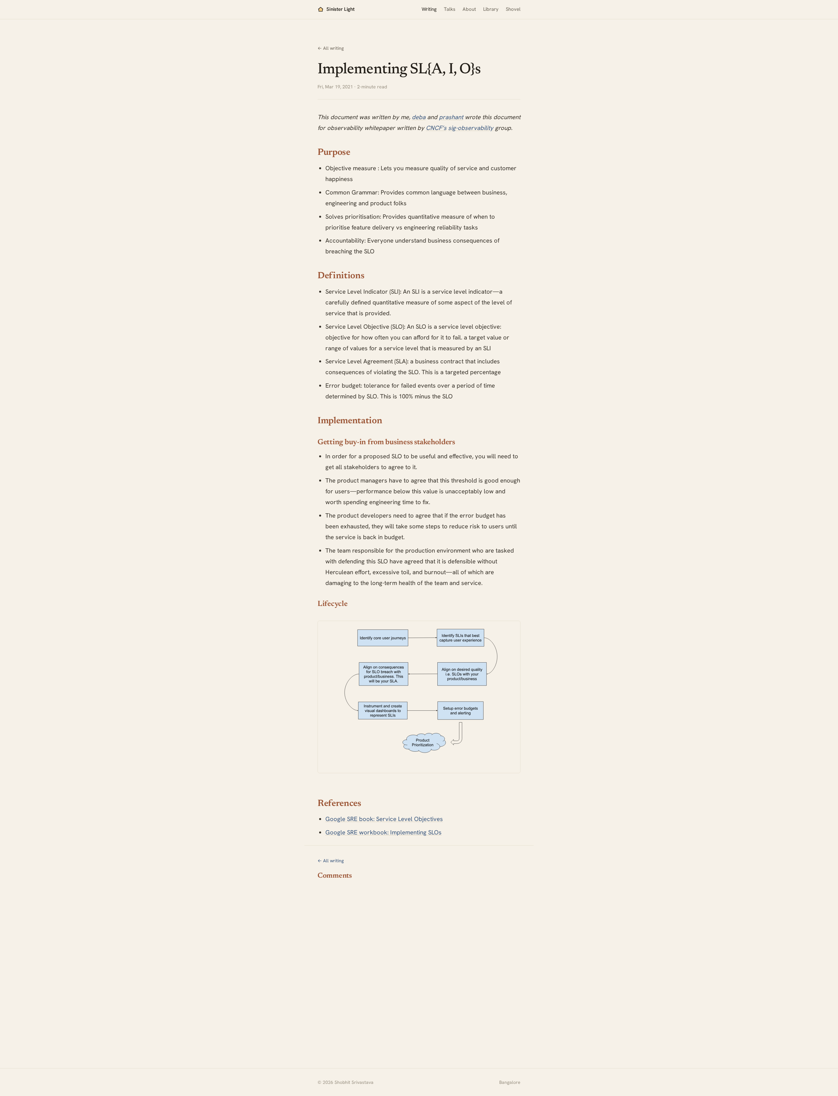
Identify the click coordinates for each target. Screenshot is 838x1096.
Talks (449, 9)
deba (419, 117)
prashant (451, 117)
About (469, 9)
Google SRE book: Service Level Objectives (384, 819)
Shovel (513, 9)
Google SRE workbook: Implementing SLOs (383, 832)
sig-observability (470, 128)
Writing (429, 9)
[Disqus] (419, 967)
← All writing (331, 48)
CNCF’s (436, 128)
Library (491, 9)
